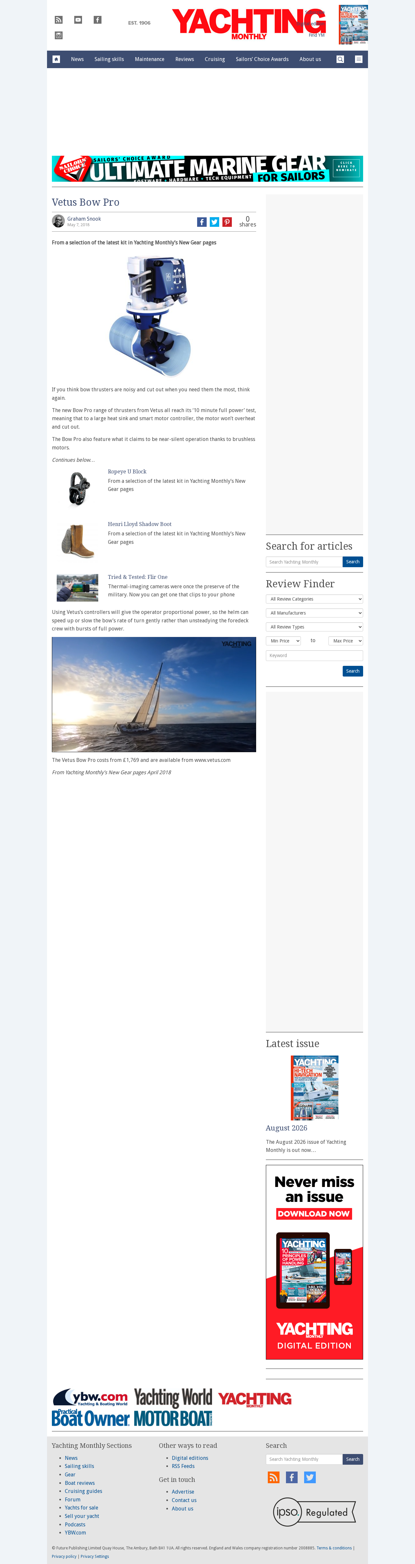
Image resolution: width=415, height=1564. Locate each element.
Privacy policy (64, 1556)
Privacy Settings (95, 1556)
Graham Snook (84, 219)
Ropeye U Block (127, 472)
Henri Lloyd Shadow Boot (140, 524)
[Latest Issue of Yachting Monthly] (353, 24)
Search (353, 561)
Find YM (317, 35)
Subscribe (315, 12)
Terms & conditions (334, 1548)
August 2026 (286, 1128)
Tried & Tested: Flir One (138, 577)
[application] (154, 694)
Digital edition (310, 23)
